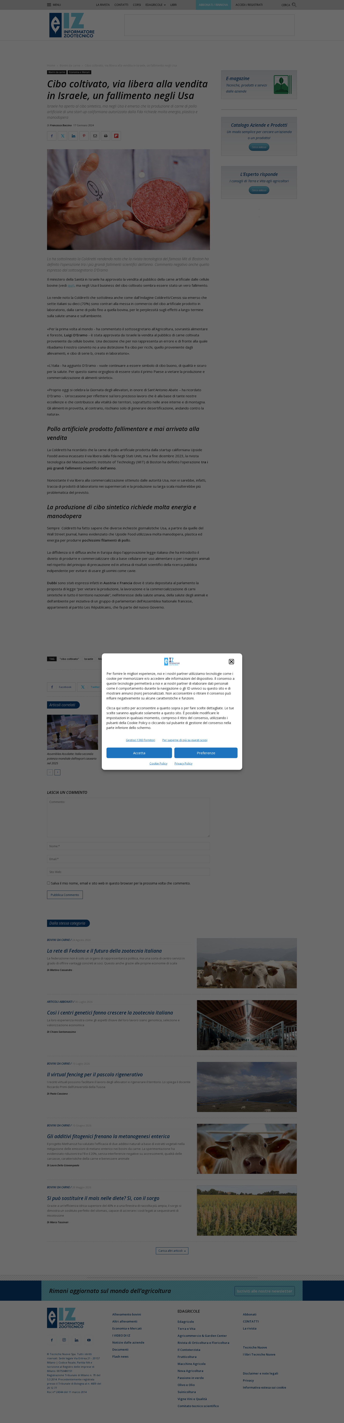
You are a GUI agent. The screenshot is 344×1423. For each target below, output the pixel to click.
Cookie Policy (158, 763)
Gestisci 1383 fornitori (140, 740)
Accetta (139, 753)
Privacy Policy (183, 763)
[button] (231, 661)
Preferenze (206, 753)
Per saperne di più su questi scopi (184, 740)
